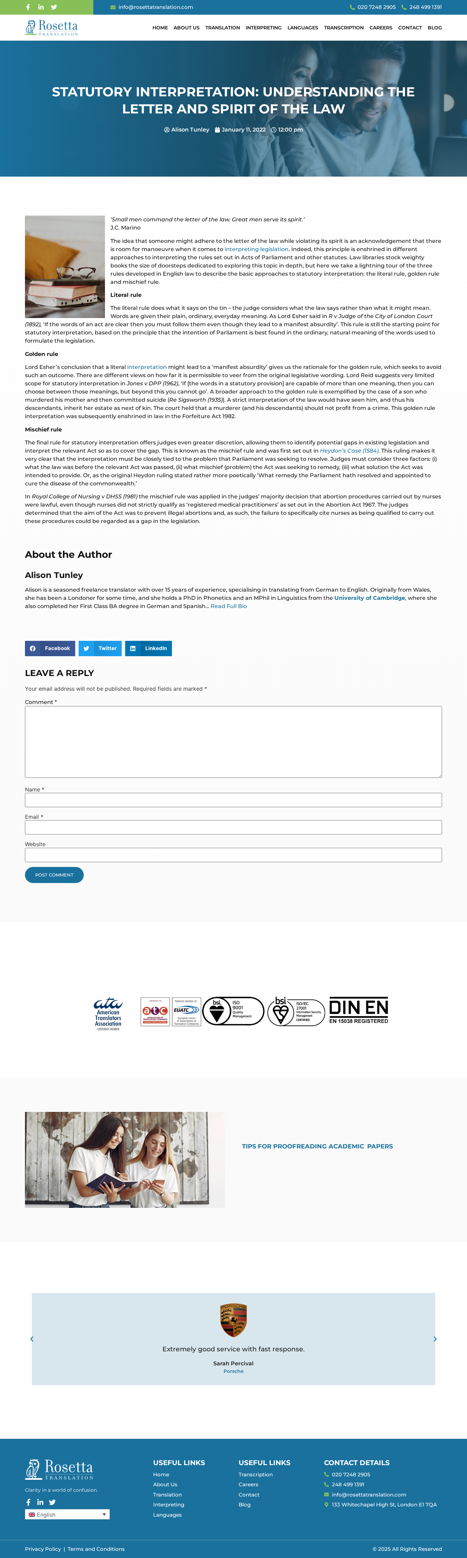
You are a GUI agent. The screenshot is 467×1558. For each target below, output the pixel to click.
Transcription (344, 28)
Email (34, 816)
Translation (222, 28)
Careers (381, 28)
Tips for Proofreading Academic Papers (317, 1146)
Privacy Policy (43, 1549)
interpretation (147, 367)
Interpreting (264, 28)
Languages (303, 28)
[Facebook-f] (28, 7)
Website (35, 844)
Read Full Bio (229, 606)
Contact (410, 28)
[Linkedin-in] (41, 7)
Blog (435, 28)
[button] (50, 648)
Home (160, 28)
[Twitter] (54, 7)
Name (34, 789)
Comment (41, 702)
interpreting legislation (256, 249)
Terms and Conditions (96, 1549)
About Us (187, 28)
